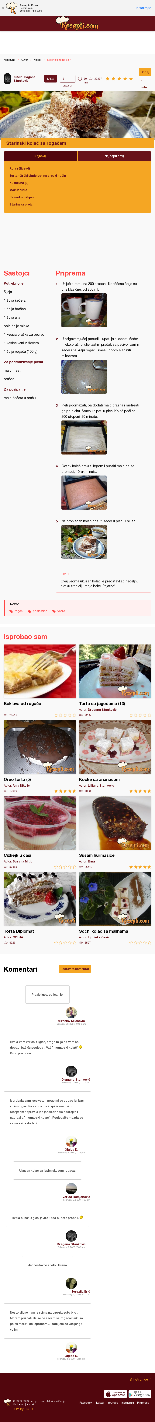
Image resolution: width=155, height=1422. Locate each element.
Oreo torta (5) (40, 756)
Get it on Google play (140, 1394)
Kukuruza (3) (18, 182)
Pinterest (143, 1402)
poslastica (40, 611)
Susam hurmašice (115, 832)
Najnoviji (40, 156)
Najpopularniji (115, 156)
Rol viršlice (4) (19, 168)
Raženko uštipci (21, 197)
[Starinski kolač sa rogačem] (101, 310)
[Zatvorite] (3, 8)
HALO (29, 1409)
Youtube (113, 1402)
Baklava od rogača (40, 680)
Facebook (86, 1402)
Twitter (99, 1402)
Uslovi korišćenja (55, 1401)
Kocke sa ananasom (115, 756)
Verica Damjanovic (76, 1197)
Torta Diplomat (40, 908)
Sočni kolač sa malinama (115, 908)
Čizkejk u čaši (40, 832)
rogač (19, 611)
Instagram (128, 1402)
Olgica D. (71, 1149)
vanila (61, 611)
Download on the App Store (115, 1394)
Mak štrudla (18, 190)
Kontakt (30, 1404)
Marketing (18, 1404)
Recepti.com (77, 23)
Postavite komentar (74, 969)
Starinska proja (21, 204)
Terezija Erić (80, 1291)
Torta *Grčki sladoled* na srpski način (37, 175)
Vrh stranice (139, 1379)
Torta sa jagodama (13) (115, 680)
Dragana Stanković (25, 78)
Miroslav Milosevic (71, 1021)
